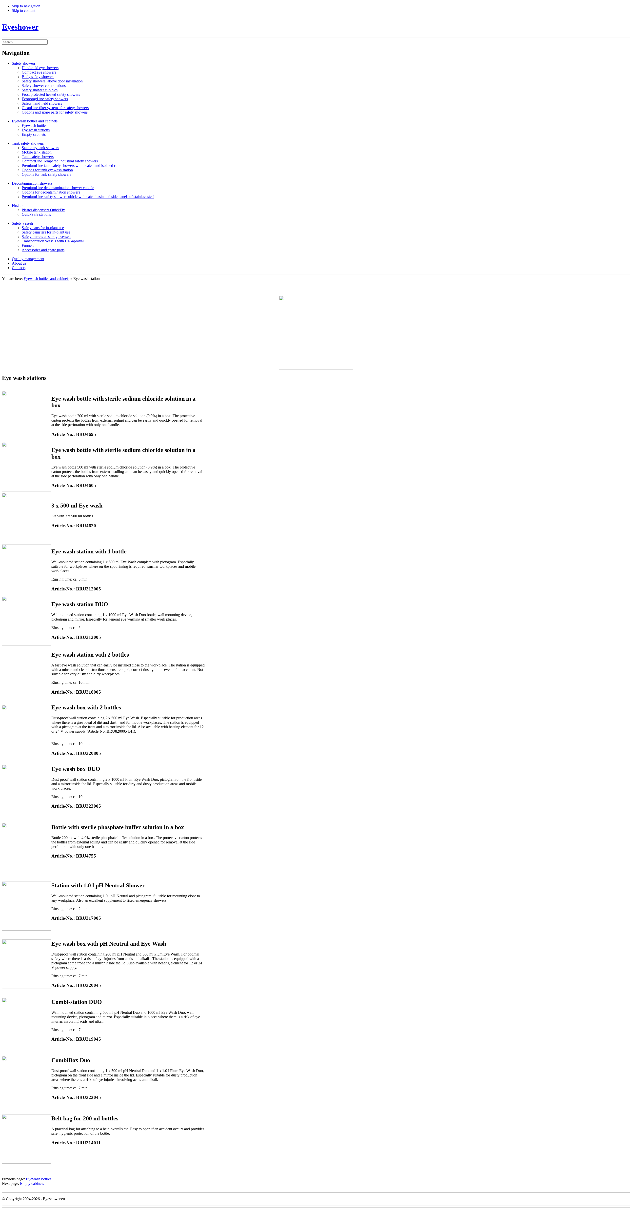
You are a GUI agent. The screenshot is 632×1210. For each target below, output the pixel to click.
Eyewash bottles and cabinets (46, 278)
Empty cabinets (32, 1183)
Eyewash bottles (38, 1179)
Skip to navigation (26, 6)
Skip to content (23, 10)
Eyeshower (20, 26)
